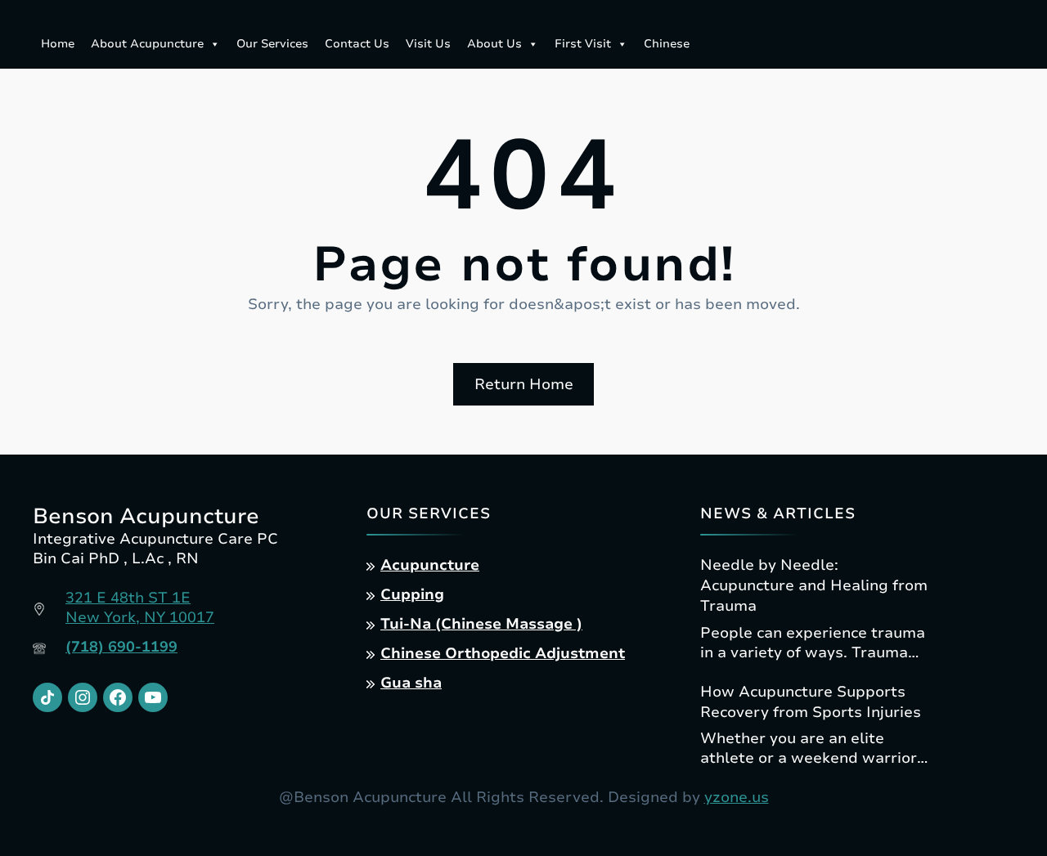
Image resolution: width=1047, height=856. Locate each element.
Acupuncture (429, 565)
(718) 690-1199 (121, 647)
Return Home (523, 384)
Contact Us (357, 44)
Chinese (667, 44)
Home (57, 44)
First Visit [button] (583, 44)
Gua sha (411, 682)
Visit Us (428, 44)
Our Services (272, 44)
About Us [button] (494, 44)
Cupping (412, 594)
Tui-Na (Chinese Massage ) (481, 624)
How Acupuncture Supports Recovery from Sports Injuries (810, 702)
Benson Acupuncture (146, 516)
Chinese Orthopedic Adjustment (502, 653)
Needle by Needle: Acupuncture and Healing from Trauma (814, 585)
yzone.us (736, 797)
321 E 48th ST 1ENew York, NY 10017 (139, 607)
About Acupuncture (147, 44)
